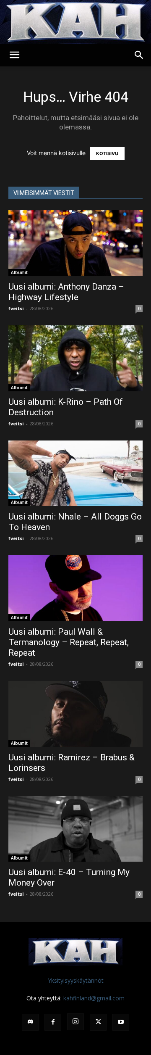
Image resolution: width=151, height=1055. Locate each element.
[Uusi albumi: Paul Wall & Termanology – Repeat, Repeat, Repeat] (75, 588)
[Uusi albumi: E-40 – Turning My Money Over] (75, 829)
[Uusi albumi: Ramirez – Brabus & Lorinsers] (75, 714)
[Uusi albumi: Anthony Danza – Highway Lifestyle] (75, 243)
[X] (98, 1022)
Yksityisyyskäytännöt (76, 980)
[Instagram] (75, 1021)
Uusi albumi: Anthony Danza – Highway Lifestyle (66, 292)
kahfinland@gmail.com (94, 998)
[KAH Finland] (75, 22)
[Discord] (30, 1022)
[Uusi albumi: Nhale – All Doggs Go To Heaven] (75, 473)
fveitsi (16, 308)
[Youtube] (120, 1022)
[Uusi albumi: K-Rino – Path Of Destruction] (75, 358)
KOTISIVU (107, 153)
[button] (14, 55)
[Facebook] (52, 1022)
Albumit (19, 272)
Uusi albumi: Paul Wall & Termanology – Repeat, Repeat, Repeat (68, 642)
